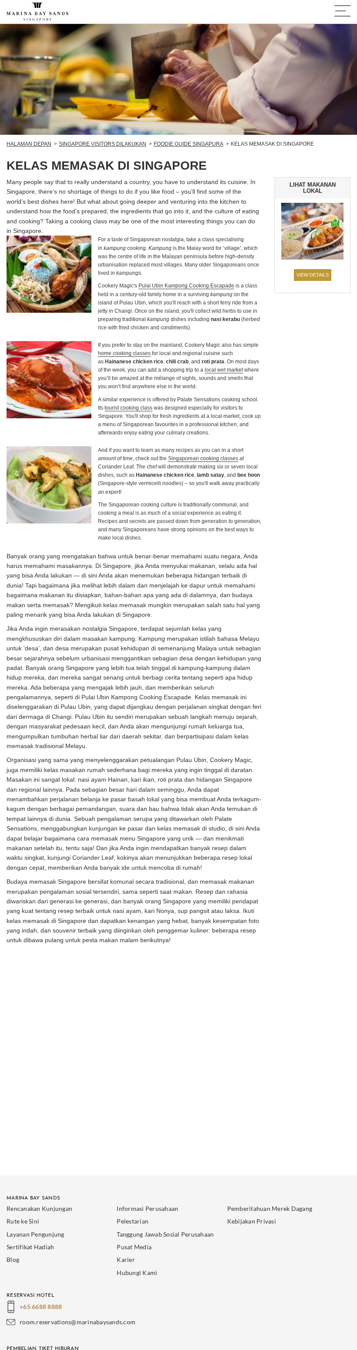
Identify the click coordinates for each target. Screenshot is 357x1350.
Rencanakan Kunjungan (39, 1208)
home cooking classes (124, 353)
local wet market (224, 370)
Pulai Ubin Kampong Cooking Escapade (186, 286)
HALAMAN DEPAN (29, 144)
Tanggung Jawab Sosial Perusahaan (165, 1234)
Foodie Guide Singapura (188, 144)
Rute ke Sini (23, 1221)
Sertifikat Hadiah (30, 1247)
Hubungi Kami (137, 1272)
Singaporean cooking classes (203, 458)
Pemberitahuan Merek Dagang (270, 1208)
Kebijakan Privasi (251, 1221)
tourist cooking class (128, 408)
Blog (13, 1259)
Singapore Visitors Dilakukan (102, 144)
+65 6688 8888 (41, 1306)
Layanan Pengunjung (35, 1234)
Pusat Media (134, 1247)
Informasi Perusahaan (147, 1208)
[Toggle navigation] (342, 10)
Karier (126, 1259)
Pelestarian (132, 1221)
